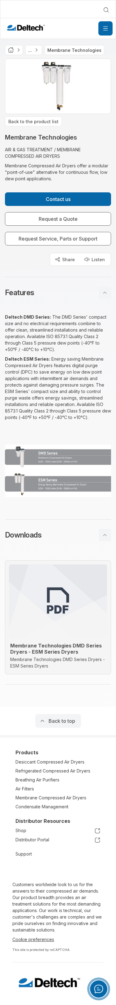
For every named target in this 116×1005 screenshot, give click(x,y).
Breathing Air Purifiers (37, 779)
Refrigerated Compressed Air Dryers (52, 770)
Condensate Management (41, 806)
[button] (58, 292)
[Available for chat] (98, 989)
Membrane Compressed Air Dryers (50, 797)
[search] (106, 10)
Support (23, 853)
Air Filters (24, 788)
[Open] (105, 28)
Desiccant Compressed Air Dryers (49, 761)
